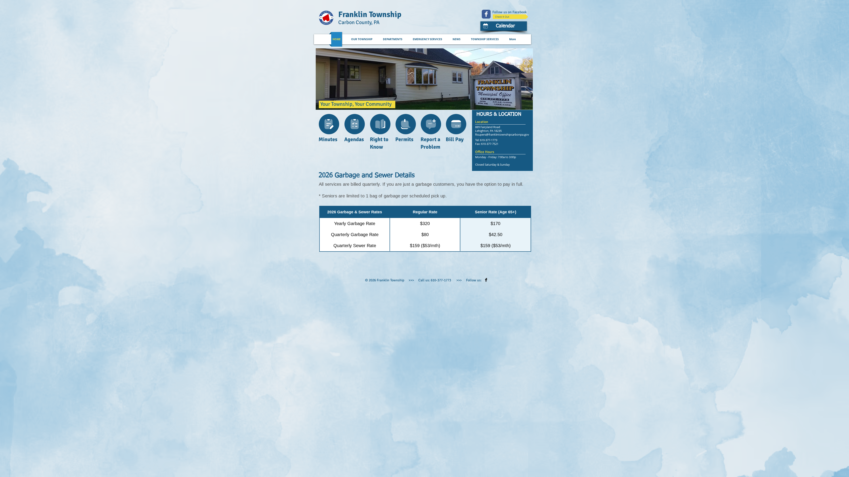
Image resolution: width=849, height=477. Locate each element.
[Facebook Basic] (486, 280)
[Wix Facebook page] (486, 14)
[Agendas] (354, 124)
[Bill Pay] (456, 124)
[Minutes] (329, 124)
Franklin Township (369, 14)
